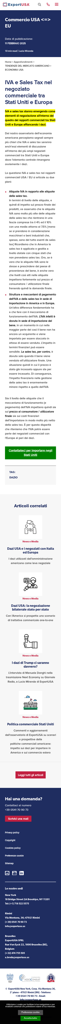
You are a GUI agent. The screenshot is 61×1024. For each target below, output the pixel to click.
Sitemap (9, 863)
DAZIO (13, 477)
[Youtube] (14, 873)
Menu (57, 4)
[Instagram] (7, 873)
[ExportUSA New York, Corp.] (16, 5)
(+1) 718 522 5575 (19, 904)
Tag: (12, 472)
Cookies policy (12, 848)
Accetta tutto (30, 1018)
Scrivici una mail (18, 819)
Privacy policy (12, 832)
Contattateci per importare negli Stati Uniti (30, 452)
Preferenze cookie (30, 1012)
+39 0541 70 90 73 (48, 4)
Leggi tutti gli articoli (30, 775)
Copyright (10, 840)
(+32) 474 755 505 (15, 953)
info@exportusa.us (15, 926)
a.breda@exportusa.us (17, 957)
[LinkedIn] (21, 873)
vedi (30, 540)
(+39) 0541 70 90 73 (16, 922)
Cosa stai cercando (39, 4)
